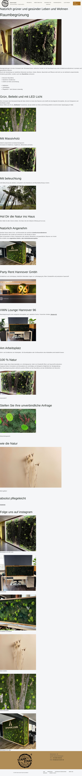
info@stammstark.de (58, 759)
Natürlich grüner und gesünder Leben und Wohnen (34, 9)
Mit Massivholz (10, 138)
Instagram (2, 504)
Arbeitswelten (38, 2)
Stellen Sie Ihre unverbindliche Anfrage (26, 405)
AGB (44, 771)
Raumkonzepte (57, 2)
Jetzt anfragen (76, 3)
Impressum (49, 771)
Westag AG (53, 314)
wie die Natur (9, 443)
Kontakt (48, 4)
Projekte (29, 2)
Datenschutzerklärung (60, 771)
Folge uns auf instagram (16, 512)
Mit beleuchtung (10, 178)
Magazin (45, 772)
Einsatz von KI (53, 772)
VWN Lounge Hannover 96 (18, 310)
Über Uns (71, 771)
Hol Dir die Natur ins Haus (17, 216)
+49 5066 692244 (57, 758)
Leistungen (67, 2)
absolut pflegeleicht (13, 498)
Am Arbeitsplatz (10, 348)
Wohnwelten (47, 2)
